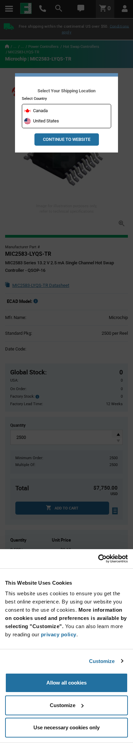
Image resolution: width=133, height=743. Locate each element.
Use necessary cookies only (66, 727)
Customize (102, 661)
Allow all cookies (66, 683)
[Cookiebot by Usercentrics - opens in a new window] (98, 558)
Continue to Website (66, 139)
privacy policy (58, 634)
